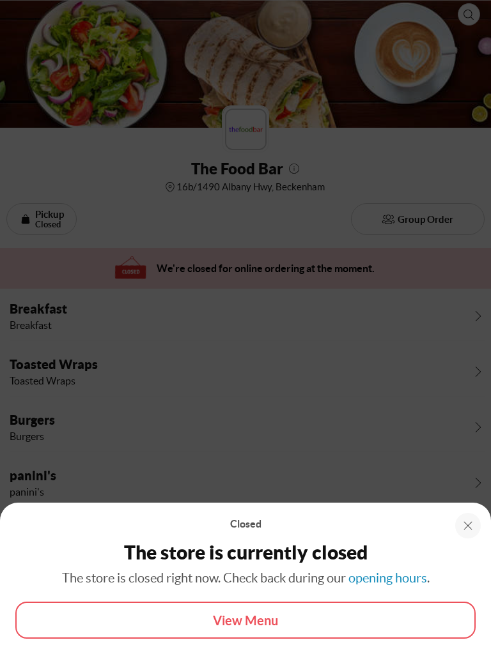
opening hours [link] (387, 578)
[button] (468, 525)
